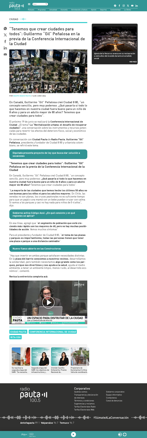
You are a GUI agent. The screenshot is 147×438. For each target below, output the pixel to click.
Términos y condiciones (84, 400)
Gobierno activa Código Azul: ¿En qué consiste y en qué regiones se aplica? (44, 214)
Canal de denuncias (114, 400)
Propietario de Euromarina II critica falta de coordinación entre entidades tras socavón (79, 370)
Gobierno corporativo (115, 391)
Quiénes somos (80, 391)
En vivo (31, 434)
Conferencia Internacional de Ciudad (53, 331)
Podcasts (31, 10)
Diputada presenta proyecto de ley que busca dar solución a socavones (46, 154)
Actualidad (53, 10)
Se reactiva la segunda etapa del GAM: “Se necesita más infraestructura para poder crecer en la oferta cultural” (20, 370)
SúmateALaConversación (111, 417)
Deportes (103, 10)
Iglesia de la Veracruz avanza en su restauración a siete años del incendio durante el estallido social (114, 55)
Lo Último (127, 10)
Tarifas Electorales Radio (85, 406)
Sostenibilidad (115, 10)
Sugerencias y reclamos (84, 403)
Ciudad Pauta (18, 331)
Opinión (93, 10)
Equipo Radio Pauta (22, 96)
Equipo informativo (114, 394)
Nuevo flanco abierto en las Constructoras (37, 248)
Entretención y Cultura (79, 10)
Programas (42, 10)
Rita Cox (15, 337)
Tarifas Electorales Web (84, 409)
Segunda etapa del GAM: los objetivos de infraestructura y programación (40, 370)
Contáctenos (111, 397)
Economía (64, 10)
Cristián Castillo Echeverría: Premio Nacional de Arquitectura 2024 (59, 370)
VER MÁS (133, 62)
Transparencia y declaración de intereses (86, 396)
